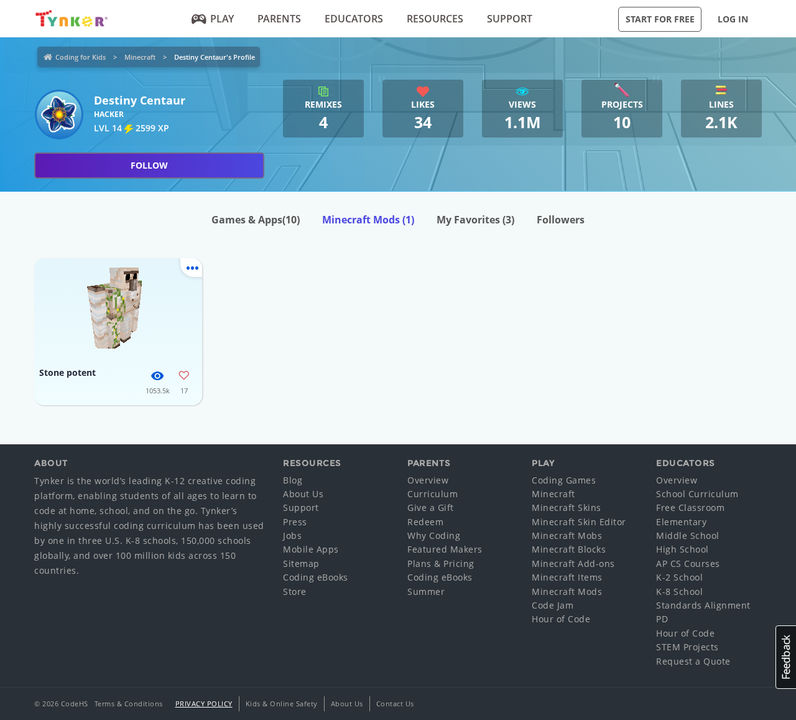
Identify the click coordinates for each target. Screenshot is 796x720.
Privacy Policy (204, 703)
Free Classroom (690, 507)
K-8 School (679, 591)
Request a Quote (693, 661)
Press (295, 522)
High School (682, 549)
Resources (435, 19)
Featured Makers (445, 549)
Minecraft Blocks (569, 549)
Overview (427, 480)
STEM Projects (687, 647)
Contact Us (395, 703)
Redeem (425, 522)
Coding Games (564, 480)
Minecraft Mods (368, 220)
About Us (303, 494)
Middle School (688, 535)
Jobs (292, 535)
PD (662, 619)
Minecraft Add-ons (573, 563)
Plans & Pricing (440, 563)
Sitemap (301, 563)
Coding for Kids (80, 57)
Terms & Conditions (129, 703)
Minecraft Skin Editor (579, 522)
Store (295, 591)
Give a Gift (430, 507)
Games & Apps (255, 220)
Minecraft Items (567, 577)
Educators (354, 19)
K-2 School (679, 577)
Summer (426, 591)
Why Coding (433, 535)
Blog (292, 480)
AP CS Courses (688, 563)
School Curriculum (697, 494)
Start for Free (660, 19)
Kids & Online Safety (282, 703)
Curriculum (432, 494)
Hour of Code (561, 619)
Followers (561, 220)
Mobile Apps (311, 549)
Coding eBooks (315, 577)
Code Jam (552, 605)
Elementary (681, 522)
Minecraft (139, 57)
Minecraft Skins (566, 507)
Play (222, 19)
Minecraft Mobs (567, 535)
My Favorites (475, 220)
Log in (733, 19)
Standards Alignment (703, 605)
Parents (279, 19)
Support (509, 19)
